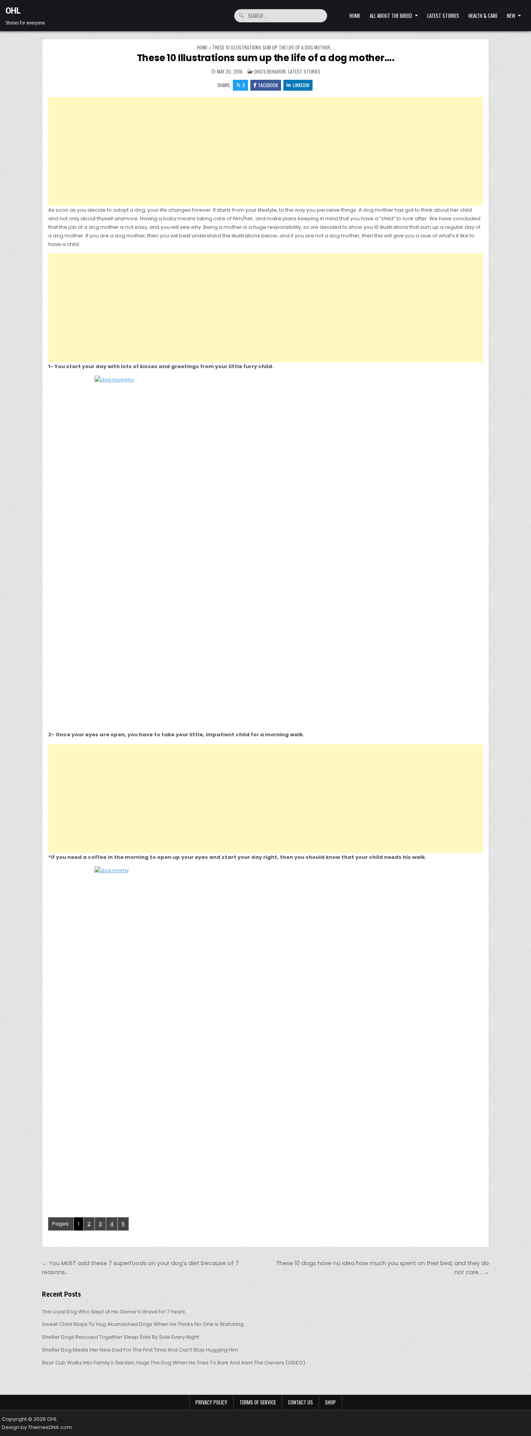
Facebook (268, 85)
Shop (330, 1402)
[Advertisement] (265, 151)
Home (354, 15)
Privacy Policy (211, 1402)
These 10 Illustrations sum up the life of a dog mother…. (266, 57)
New (511, 15)
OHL (13, 10)
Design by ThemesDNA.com (37, 1427)
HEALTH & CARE (483, 15)
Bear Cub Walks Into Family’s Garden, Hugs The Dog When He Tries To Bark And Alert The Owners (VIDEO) (173, 1362)
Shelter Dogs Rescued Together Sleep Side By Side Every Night (120, 1337)
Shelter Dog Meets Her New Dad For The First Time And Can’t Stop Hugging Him (140, 1349)
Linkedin (301, 85)
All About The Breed (391, 15)
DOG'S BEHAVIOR (270, 71)
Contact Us (300, 1402)
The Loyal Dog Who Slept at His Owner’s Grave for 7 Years (113, 1311)
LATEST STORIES (443, 15)
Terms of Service (257, 1402)
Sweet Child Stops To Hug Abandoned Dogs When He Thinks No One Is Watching (143, 1324)
